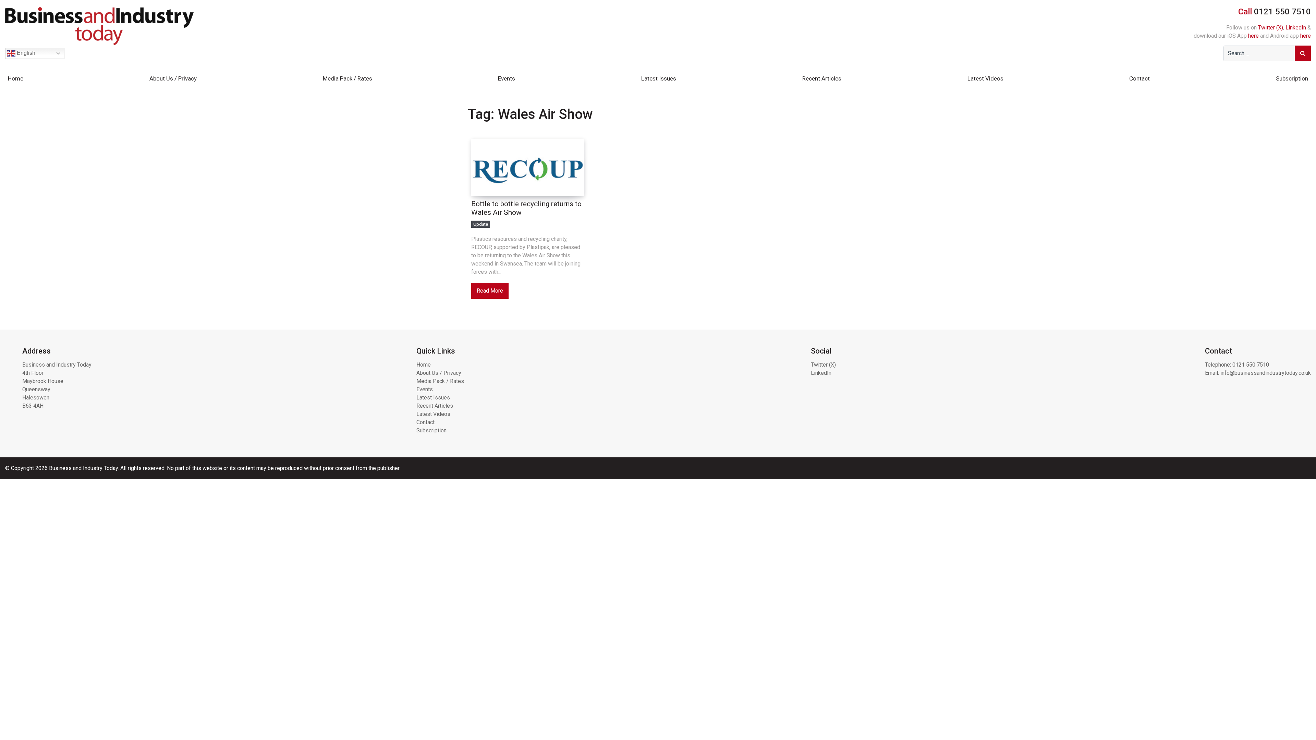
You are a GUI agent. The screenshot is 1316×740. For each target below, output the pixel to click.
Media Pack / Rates (347, 78)
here (1253, 36)
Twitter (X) (1270, 27)
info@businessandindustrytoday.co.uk (1265, 373)
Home (15, 78)
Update (480, 224)
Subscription (1292, 78)
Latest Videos (985, 78)
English (25, 53)
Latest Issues (658, 78)
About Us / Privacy (173, 78)
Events (506, 78)
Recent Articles (821, 78)
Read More (490, 290)
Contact (1139, 78)
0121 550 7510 (1250, 364)
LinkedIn (1295, 27)
